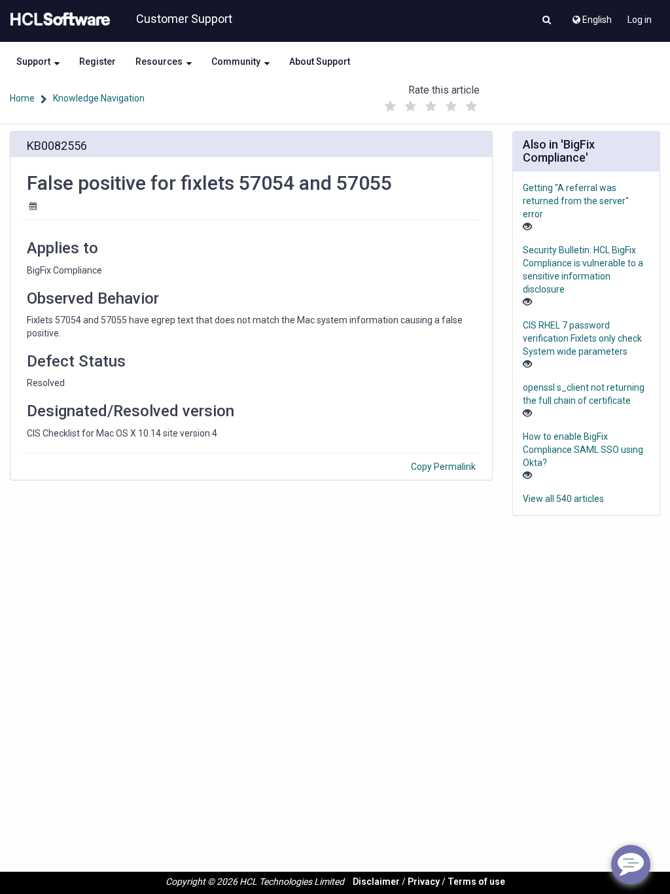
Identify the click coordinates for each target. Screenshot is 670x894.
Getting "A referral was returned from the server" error (576, 201)
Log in (639, 19)
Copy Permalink (443, 466)
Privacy (424, 881)
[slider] (431, 103)
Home (22, 98)
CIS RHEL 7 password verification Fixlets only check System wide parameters (582, 338)
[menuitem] (591, 16)
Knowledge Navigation (99, 98)
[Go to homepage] (57, 19)
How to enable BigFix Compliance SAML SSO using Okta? (583, 449)
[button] (546, 21)
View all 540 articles (563, 498)
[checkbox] (390, 107)
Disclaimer (376, 881)
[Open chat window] (630, 864)
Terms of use (476, 881)
